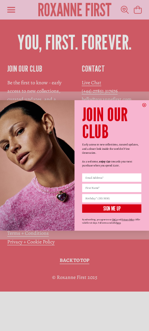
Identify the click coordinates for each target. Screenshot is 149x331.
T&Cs (115, 219)
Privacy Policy (128, 219)
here (118, 222)
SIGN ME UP (112, 208)
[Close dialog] (144, 105)
